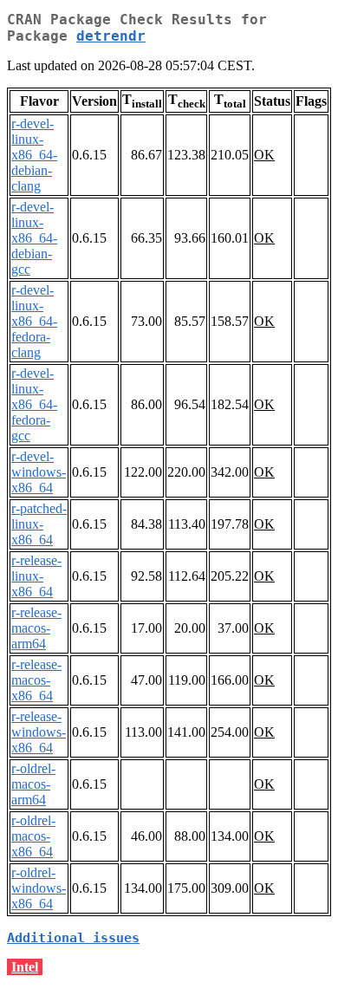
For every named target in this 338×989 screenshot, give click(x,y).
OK (264, 154)
